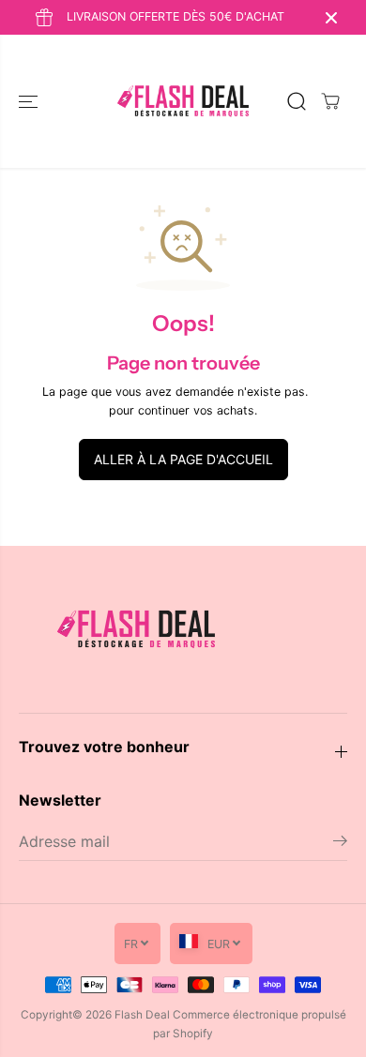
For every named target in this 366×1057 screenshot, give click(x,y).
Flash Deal (142, 1014)
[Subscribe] (340, 843)
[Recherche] (296, 101)
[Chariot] (330, 101)
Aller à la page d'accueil (183, 459)
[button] (30, 101)
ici (318, 392)
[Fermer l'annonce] (331, 18)
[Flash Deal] (183, 101)
